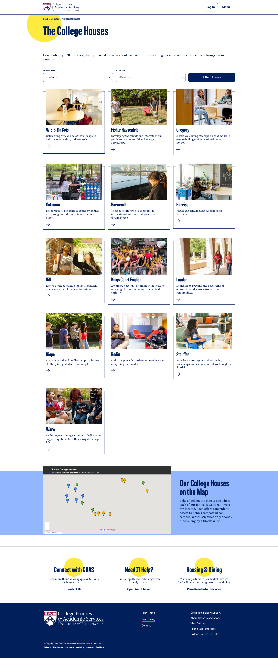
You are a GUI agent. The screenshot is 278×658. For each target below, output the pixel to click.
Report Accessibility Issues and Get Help (84, 647)
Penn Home (148, 613)
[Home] (61, 7)
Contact (146, 626)
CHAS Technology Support (206, 613)
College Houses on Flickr (205, 634)
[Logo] (74, 618)
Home (45, 19)
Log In (211, 7)
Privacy (47, 647)
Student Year (49, 71)
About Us (55, 19)
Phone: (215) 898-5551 (203, 629)
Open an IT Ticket (139, 589)
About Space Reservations (206, 618)
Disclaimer (58, 647)
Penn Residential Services (204, 589)
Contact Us (73, 589)
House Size (120, 71)
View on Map (198, 623)
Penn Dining (148, 619)
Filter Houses (212, 77)
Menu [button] (228, 7)
